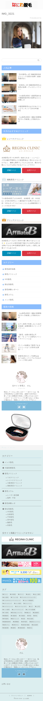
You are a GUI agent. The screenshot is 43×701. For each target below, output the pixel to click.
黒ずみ (30, 628)
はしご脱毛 (37, 594)
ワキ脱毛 (6, 612)
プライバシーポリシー (17, 695)
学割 (30, 615)
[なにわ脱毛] (21, 7)
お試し (29, 594)
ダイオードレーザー (22, 606)
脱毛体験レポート (12, 289)
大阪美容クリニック (14, 483)
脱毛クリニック (11, 274)
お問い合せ (6, 684)
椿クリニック (15, 618)
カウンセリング (8, 603)
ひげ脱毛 (6, 597)
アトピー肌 (15, 597)
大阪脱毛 (14, 615)
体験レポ (28, 612)
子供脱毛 (10, 517)
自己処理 (35, 624)
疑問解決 (16, 621)
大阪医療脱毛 (10, 468)
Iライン (6, 594)
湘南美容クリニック (14, 486)
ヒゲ (31, 606)
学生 (36, 615)
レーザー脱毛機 (13, 495)
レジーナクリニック (14, 480)
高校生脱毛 (22, 628)
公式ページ (31, 170)
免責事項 (29, 695)
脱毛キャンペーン (35, 621)
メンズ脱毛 (9, 300)
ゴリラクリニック (8, 606)
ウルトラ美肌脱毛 (28, 600)
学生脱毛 (6, 618)
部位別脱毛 (9, 284)
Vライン (22, 594)
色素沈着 (6, 628)
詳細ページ (11, 170)
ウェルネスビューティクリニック (12, 600)
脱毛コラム (9, 295)
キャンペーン (28, 603)
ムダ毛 (38, 606)
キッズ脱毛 (18, 603)
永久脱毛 (31, 618)
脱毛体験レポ (10, 503)
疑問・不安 (11, 498)
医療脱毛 (6, 615)
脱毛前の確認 (26, 624)
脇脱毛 (9, 522)
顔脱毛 (9, 525)
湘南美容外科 (7, 621)
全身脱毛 (10, 514)
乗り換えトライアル (17, 612)
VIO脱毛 (8, 279)
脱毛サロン (16, 624)
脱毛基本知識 (10, 269)
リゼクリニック (13, 477)
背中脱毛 (10, 520)
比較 (24, 618)
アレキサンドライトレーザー (29, 597)
